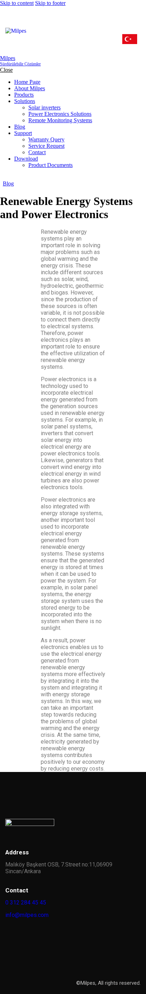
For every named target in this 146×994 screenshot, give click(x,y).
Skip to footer (50, 3)
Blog (8, 183)
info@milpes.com (27, 915)
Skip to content (17, 3)
